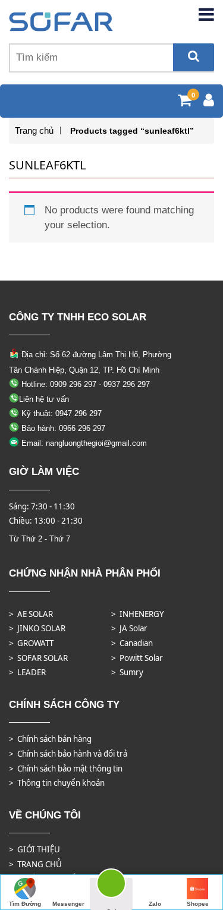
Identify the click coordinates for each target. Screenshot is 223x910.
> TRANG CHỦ (35, 864)
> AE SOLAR (31, 614)
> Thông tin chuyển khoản (57, 782)
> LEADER (27, 672)
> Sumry (127, 672)
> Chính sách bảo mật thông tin (66, 768)
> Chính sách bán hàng (50, 738)
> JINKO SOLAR (37, 628)
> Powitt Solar (137, 658)
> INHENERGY (137, 614)
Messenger (68, 903)
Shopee (198, 903)
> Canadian (132, 643)
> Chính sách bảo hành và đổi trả (68, 753)
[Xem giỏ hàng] (184, 102)
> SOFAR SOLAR (38, 658)
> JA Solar (129, 628)
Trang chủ (34, 130)
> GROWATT (31, 643)
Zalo (155, 903)
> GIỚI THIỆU (34, 849)
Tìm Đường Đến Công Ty (25, 905)
